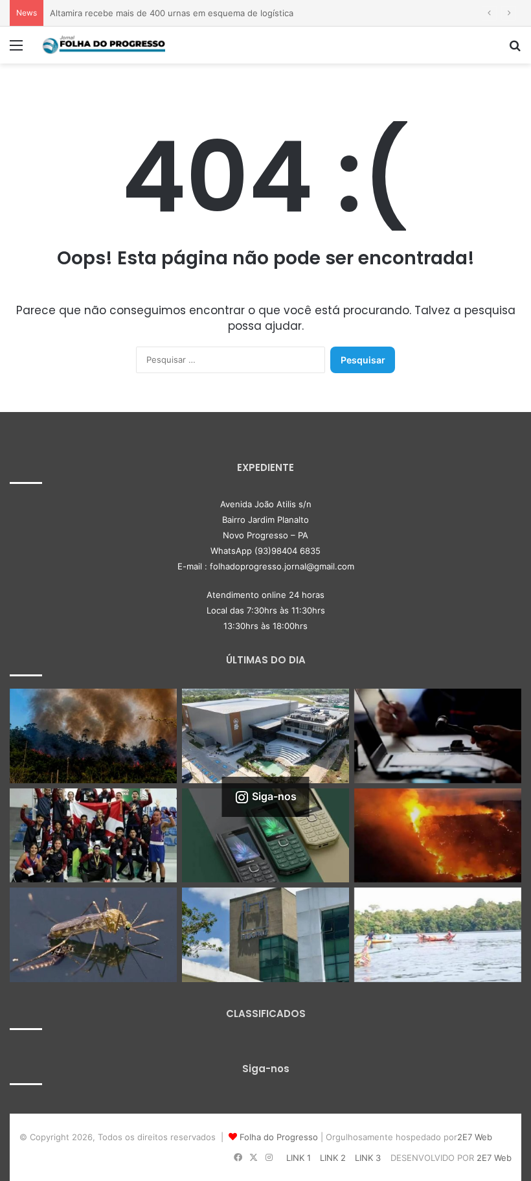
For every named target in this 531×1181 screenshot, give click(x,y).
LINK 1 (298, 1157)
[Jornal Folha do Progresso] (103, 45)
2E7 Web (474, 1137)
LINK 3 (368, 1157)
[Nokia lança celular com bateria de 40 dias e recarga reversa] (265, 835)
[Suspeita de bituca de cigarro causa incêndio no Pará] (437, 835)
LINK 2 (333, 1157)
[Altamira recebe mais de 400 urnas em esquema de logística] (265, 736)
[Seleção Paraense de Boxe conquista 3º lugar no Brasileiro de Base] (93, 835)
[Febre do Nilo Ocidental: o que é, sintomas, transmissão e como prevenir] (93, 935)
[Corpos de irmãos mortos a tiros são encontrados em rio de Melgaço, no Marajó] (437, 935)
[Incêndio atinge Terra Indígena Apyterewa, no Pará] (93, 736)
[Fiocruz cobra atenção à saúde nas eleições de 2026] (265, 935)
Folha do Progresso (279, 1137)
